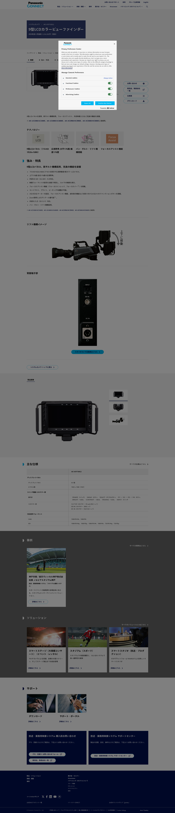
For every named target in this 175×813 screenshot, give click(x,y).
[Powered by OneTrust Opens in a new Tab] (108, 108)
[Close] (114, 44)
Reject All (87, 103)
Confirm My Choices (104, 103)
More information (66, 68)
